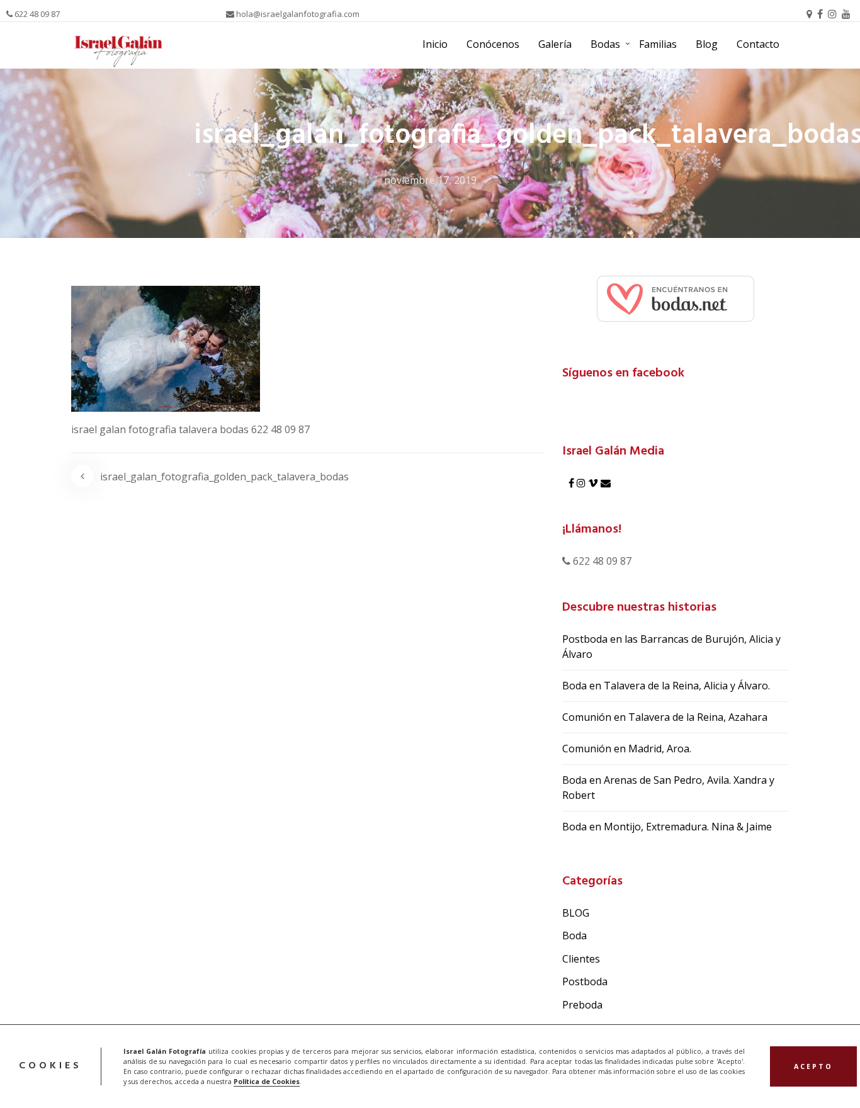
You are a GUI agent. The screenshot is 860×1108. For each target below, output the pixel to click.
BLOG (575, 913)
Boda (574, 935)
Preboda (582, 1005)
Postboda (585, 981)
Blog (707, 44)
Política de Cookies (267, 1081)
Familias (658, 44)
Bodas (605, 44)
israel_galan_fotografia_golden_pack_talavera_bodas (224, 476)
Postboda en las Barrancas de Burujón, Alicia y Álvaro (671, 646)
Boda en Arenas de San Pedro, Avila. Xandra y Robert (668, 787)
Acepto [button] (813, 1066)
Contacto (758, 44)
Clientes (581, 959)
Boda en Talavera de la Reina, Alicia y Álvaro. (666, 685)
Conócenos (493, 44)
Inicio (435, 44)
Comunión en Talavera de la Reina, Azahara (664, 717)
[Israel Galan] (675, 298)
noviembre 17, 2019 (430, 180)
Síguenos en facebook (623, 373)
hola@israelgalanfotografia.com (296, 14)
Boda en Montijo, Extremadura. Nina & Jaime (667, 827)
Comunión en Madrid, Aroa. (626, 748)
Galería (555, 44)
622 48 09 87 (36, 14)
